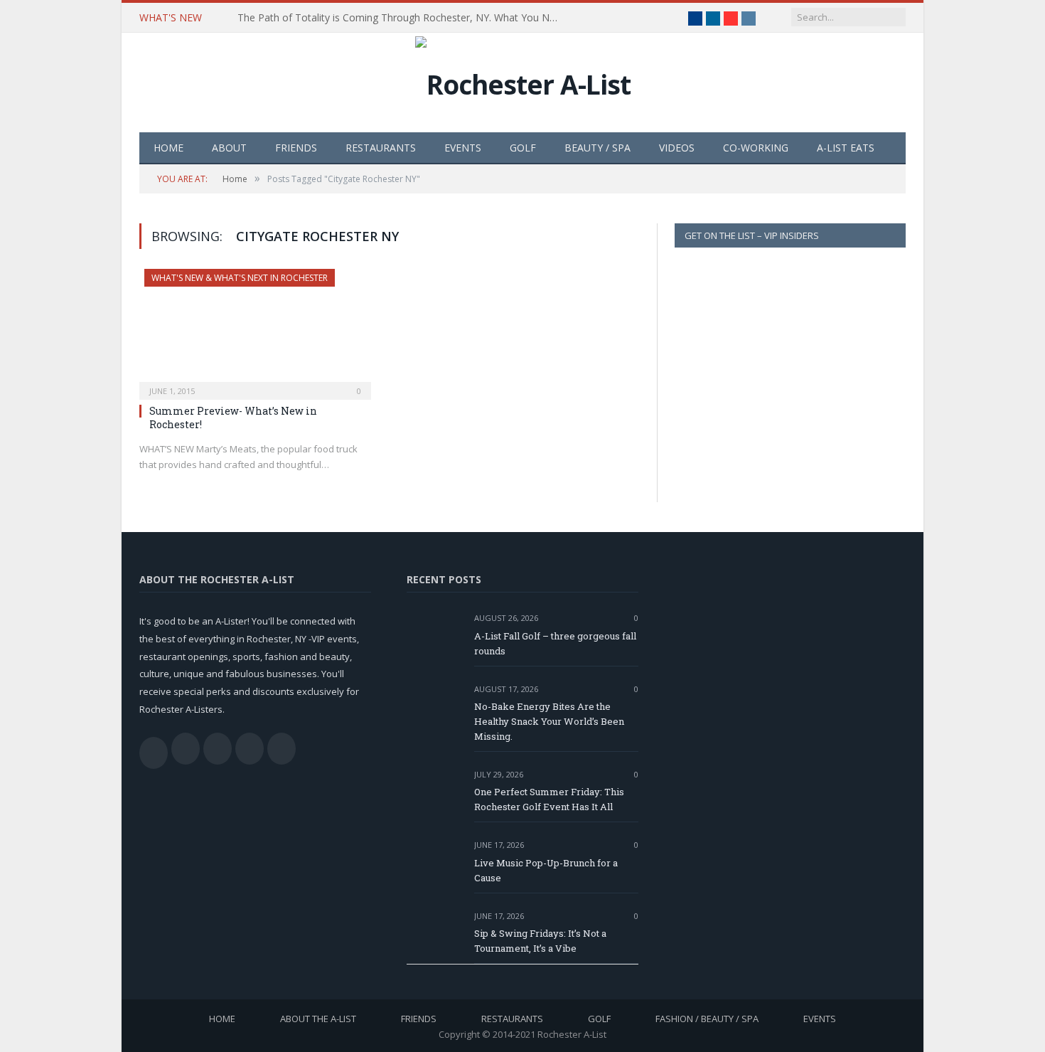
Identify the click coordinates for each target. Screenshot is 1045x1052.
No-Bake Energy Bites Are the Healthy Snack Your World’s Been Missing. (549, 721)
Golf (523, 147)
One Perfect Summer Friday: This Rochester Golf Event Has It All (549, 799)
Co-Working (755, 147)
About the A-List (318, 1018)
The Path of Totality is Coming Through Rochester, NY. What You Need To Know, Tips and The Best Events (400, 17)
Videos (677, 147)
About (229, 147)
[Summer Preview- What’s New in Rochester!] (255, 330)
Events (462, 147)
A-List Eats (845, 147)
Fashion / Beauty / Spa (707, 1018)
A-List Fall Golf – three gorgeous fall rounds (555, 643)
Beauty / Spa (597, 147)
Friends (296, 147)
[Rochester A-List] (523, 81)
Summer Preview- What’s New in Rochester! (233, 417)
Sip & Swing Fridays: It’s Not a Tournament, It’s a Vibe (540, 941)
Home (168, 147)
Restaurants (380, 147)
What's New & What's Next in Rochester (239, 278)
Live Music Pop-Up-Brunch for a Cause (546, 870)
